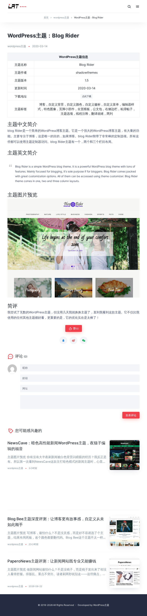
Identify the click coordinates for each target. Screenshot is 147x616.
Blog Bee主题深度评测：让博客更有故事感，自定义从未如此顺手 (55, 522)
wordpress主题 (16, 46)
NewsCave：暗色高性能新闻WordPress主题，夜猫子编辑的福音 (56, 446)
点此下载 (86, 96)
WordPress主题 (101, 605)
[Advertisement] (73, 493)
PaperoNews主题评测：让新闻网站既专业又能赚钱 (51, 561)
